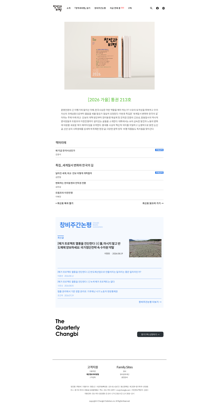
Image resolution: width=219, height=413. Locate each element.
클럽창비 (124, 377)
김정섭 (58, 187)
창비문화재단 (124, 374)
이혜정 (58, 196)
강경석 (58, 154)
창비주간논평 (100, 8)
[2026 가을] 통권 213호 (109, 100)
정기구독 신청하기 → (150, 334)
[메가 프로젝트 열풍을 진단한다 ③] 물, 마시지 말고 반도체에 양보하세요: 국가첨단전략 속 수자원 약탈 (89, 245)
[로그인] (157, 8)
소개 (68, 8)
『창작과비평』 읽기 (82, 8)
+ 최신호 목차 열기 (64, 203)
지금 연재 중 (117, 8)
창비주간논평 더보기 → (150, 302)
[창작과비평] (57, 8)
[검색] (151, 8)
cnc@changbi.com (123, 390)
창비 (124, 371)
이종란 (60, 276)
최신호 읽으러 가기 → (152, 203)
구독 (130, 8)
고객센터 (92, 377)
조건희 (60, 295)
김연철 (58, 177)
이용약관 (92, 371)
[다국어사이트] (163, 8)
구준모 (60, 285)
